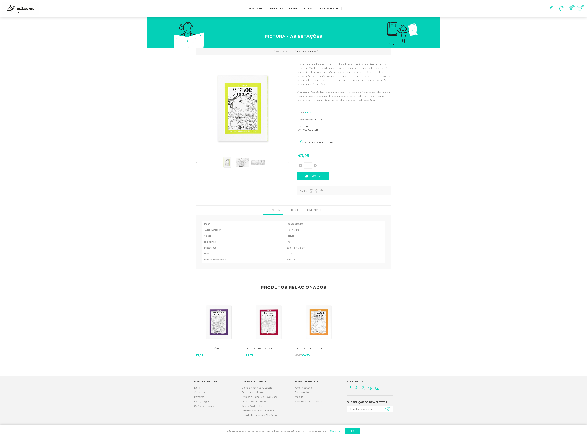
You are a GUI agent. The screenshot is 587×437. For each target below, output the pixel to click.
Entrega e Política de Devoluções (259, 397)
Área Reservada (303, 387)
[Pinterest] (356, 388)
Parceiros (199, 397)
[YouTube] (377, 388)
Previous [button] (199, 162)
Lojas (197, 387)
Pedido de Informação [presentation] (304, 210)
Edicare (308, 112)
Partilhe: (303, 191)
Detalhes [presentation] (273, 210)
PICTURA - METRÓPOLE (308, 348)
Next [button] (286, 162)
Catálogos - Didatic (204, 406)
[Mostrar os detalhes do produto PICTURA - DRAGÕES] (219, 322)
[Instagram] (363, 388)
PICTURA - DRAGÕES (207, 348)
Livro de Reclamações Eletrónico (259, 415)
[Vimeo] (370, 388)
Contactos (199, 392)
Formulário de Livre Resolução (258, 410)
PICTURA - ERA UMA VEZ (259, 348)
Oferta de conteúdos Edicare (257, 387)
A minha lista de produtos (308, 401)
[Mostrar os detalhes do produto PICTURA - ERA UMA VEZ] (269, 322)
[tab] (273, 210)
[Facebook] (349, 388)
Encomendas (302, 392)
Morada (299, 397)
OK (352, 431)
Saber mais (335, 431)
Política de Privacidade (254, 401)
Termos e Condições (252, 392)
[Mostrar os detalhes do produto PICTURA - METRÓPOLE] (318, 322)
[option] (227, 162)
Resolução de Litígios (253, 406)
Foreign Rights (202, 401)
